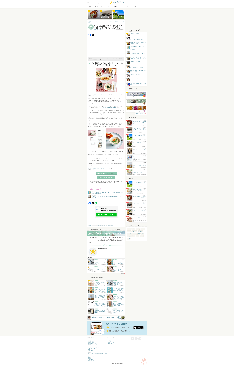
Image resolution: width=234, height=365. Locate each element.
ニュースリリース (91, 359)
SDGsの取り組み (91, 360)
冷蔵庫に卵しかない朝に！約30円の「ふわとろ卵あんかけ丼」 (138, 43)
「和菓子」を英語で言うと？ (135, 33)
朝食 (106, 225)
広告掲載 (89, 358)
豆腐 (143, 233)
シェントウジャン (94, 225)
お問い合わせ (90, 350)
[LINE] (96, 204)
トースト (129, 236)
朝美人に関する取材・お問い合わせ (94, 347)
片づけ (129, 238)
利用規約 (89, 349)
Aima (109, 344)
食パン (129, 231)
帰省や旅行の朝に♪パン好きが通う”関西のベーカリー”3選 (138, 71)
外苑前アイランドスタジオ (112, 342)
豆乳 (112, 225)
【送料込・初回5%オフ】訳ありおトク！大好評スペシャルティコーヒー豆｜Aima (138, 53)
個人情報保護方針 (91, 356)
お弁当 (138, 228)
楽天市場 (109, 225)
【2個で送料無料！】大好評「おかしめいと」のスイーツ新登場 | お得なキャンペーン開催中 (138, 48)
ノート (141, 236)
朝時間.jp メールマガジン (92, 340)
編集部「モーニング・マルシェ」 (99, 29)
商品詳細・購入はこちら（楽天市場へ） (106, 177)
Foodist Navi (110, 343)
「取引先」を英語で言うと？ (135, 74)
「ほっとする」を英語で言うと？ (136, 78)
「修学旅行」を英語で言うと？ (136, 61)
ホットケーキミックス (132, 233)
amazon (90, 225)
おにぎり (143, 228)
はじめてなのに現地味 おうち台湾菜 (96, 94)
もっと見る (121, 273)
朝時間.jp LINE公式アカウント (93, 342)
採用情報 (89, 357)
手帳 (137, 236)
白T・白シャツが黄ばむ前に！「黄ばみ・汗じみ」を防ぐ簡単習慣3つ (137, 39)
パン (134, 236)
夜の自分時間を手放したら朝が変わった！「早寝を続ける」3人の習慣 (137, 66)
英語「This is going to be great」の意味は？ (138, 84)
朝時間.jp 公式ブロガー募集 (92, 344)
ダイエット (134, 231)
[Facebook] (89, 35)
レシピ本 (101, 225)
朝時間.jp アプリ (91, 341)
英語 (134, 228)
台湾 (104, 225)
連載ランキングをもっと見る (140, 113)
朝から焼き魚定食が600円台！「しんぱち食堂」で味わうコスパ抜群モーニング (138, 58)
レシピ (99, 225)
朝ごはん (129, 228)
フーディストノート (111, 340)
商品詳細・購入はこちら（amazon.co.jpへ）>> (106, 173)
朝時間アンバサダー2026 (92, 343)
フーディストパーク (111, 341)
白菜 (139, 233)
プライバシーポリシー (92, 348)
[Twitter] (92, 35)
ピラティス (140, 231)
